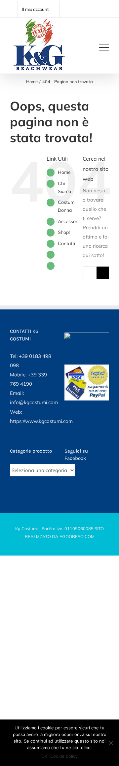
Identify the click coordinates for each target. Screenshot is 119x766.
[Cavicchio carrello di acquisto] (83, 47)
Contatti (66, 243)
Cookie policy (64, 756)
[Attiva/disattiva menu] (104, 47)
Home (64, 172)
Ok (44, 756)
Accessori (68, 221)
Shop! (64, 232)
